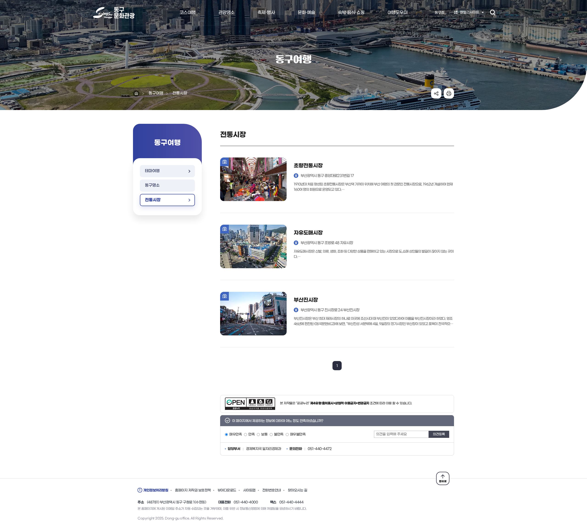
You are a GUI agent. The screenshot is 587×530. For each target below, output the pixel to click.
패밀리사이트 (469, 12)
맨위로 (443, 481)
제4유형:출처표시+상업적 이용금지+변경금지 (339, 403)
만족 (251, 434)
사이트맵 (249, 490)
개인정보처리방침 (155, 490)
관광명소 (227, 12)
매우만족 (235, 434)
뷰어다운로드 (227, 490)
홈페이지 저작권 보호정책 (193, 490)
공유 (436, 93)
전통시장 (153, 199)
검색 (492, 12)
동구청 (439, 13)
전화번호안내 (271, 490)
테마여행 (152, 171)
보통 (264, 434)
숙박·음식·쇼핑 (351, 12)
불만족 (278, 434)
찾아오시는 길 (297, 490)
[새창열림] (250, 404)
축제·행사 (266, 12)
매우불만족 (298, 434)
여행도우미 (398, 12)
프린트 (449, 93)
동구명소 (152, 185)
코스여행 (188, 12)
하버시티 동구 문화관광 (113, 13)
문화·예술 (306, 12)
